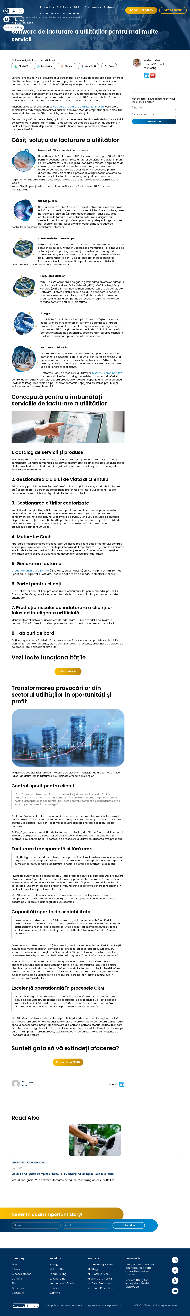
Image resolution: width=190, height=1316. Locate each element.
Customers (92, 7)
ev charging (18, 1162)
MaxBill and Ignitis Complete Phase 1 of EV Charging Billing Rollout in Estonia (63, 1174)
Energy (54, 1264)
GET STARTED (173, 10)
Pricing (78, 7)
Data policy (51, 1305)
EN (74, 13)
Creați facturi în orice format (30, 570)
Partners (109, 7)
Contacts (18, 1292)
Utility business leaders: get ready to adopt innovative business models (140, 1269)
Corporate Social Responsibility (103, 1305)
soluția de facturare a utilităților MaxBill (78, 106)
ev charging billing (36, 1162)
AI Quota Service (98, 1274)
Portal (108, 1278)
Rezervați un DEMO (68, 1062)
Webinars (18, 1288)
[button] (121, 1084)
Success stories (21, 1274)
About (15, 1264)
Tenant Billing (58, 1274)
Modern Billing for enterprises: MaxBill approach (137, 1283)
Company (61, 13)
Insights (45, 13)
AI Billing (92, 1269)
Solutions (63, 7)
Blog (14, 1283)
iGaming (55, 1292)
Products (46, 7)
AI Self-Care (95, 1278)
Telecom (55, 1288)
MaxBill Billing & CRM (100, 1264)
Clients (16, 1269)
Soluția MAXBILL (68, 671)
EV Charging (58, 1278)
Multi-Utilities (58, 1269)
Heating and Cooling (63, 1283)
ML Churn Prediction (100, 1288)
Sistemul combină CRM (107, 373)
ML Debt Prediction (99, 1283)
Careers (17, 1278)
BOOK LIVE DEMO (141, 10)
